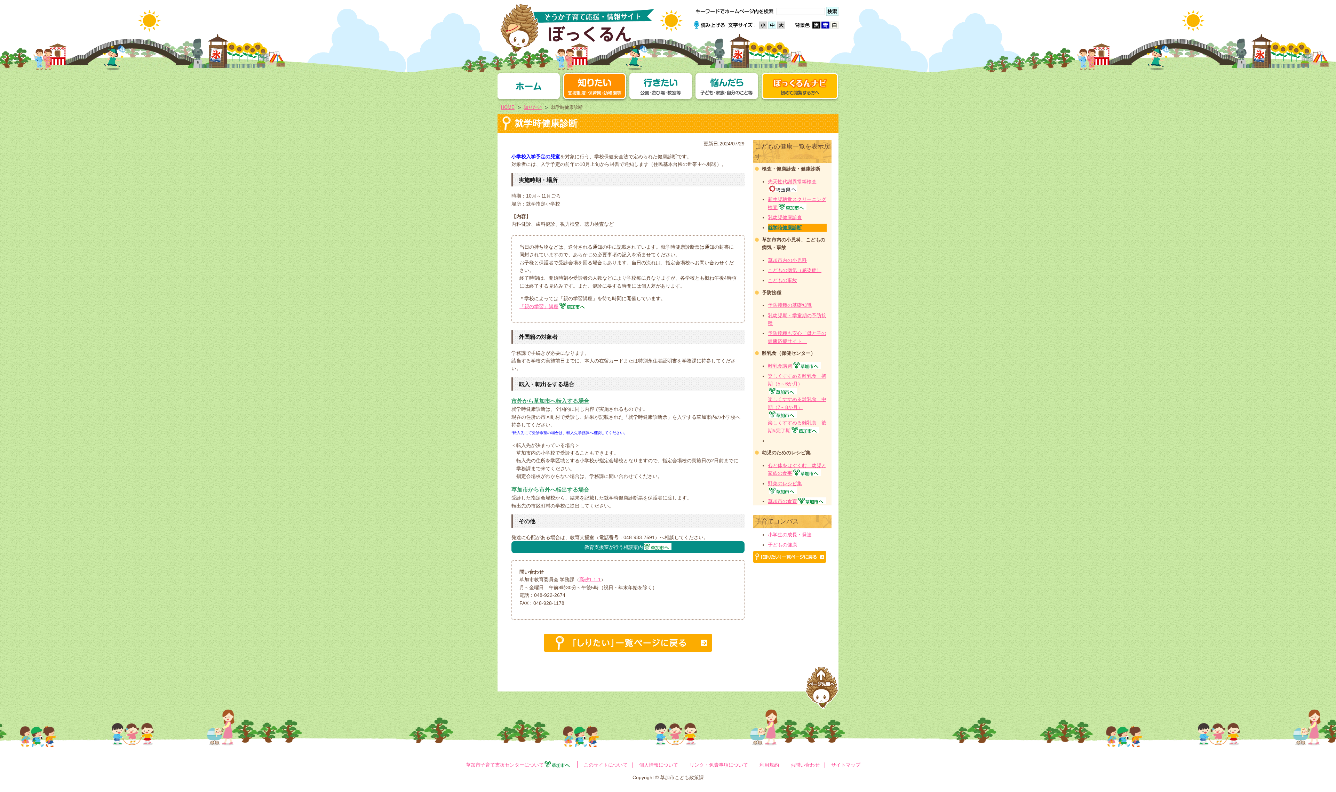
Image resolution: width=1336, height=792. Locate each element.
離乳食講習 (780, 366)
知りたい (533, 107)
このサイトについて (606, 765)
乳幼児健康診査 (785, 217)
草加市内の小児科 (787, 260)
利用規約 (769, 765)
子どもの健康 (782, 544)
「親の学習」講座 (538, 306)
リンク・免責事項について (719, 765)
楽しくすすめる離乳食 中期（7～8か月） (797, 403)
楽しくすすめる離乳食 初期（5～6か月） (797, 379)
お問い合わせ (805, 765)
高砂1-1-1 (590, 579)
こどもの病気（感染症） (794, 270)
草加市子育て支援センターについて (505, 765)
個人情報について (658, 765)
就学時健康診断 (785, 227)
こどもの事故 (782, 280)
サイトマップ (845, 765)
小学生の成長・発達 (790, 534)
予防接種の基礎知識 (790, 305)
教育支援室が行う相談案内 (613, 547)
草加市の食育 (782, 501)
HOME (508, 107)
